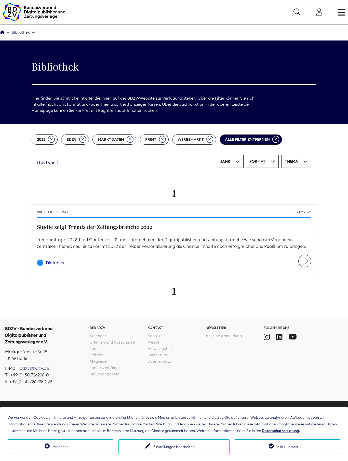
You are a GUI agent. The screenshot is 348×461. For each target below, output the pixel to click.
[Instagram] (267, 337)
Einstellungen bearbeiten (174, 446)
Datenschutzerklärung (280, 430)
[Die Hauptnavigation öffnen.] (341, 12)
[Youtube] (293, 337)
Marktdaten (111, 139)
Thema (291, 161)
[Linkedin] (279, 337)
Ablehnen (61, 446)
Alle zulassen (287, 446)
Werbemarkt (191, 139)
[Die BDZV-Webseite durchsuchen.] (296, 12)
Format (257, 161)
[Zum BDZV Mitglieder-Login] (319, 12)
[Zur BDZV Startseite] (2, 32)
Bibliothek (21, 32)
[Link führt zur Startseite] (34, 12)
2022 (41, 139)
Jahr (225, 161)
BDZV (71, 139)
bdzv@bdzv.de (34, 368)
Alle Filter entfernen (247, 139)
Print (150, 139)
